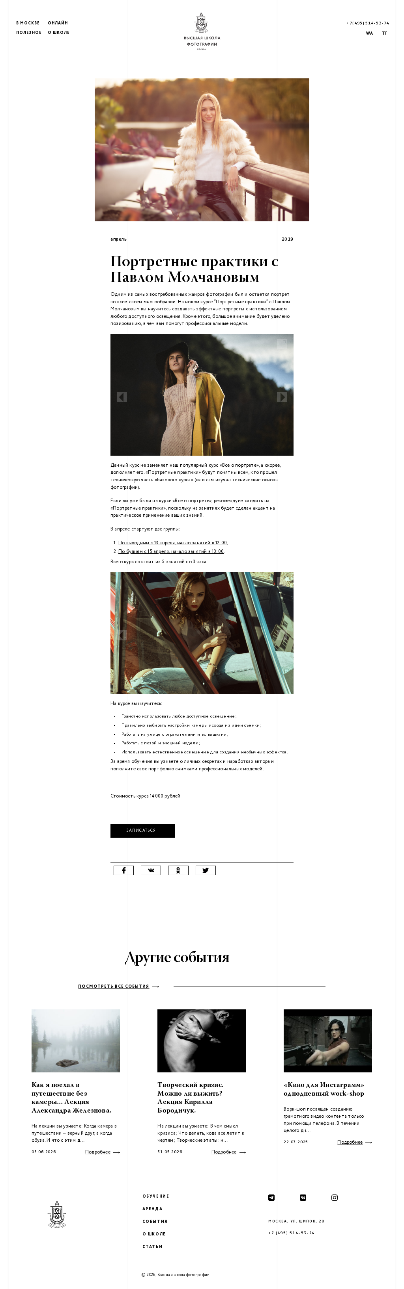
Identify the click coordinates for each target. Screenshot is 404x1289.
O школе (154, 1234)
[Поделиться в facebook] (124, 870)
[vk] (303, 1197)
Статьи (152, 1247)
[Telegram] (271, 1197)
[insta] (334, 1197)
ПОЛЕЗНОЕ (29, 33)
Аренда (152, 1209)
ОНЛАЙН (58, 23)
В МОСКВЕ (28, 23)
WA (369, 33)
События (155, 1222)
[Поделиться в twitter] (206, 870)
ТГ (384, 33)
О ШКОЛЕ (59, 33)
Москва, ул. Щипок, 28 (296, 1221)
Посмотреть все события (113, 987)
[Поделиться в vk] (151, 870)
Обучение (156, 1196)
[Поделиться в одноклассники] (178, 870)
